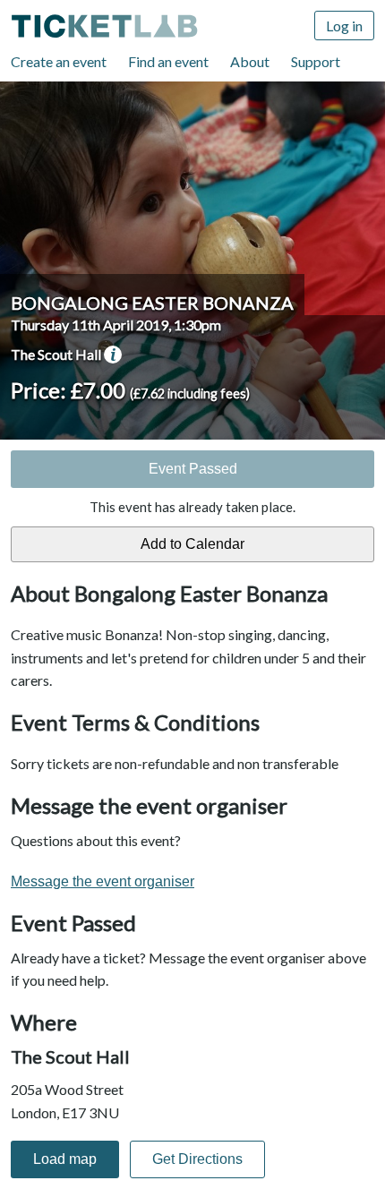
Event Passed (193, 468)
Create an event (59, 61)
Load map (65, 1159)
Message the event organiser (102, 881)
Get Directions (197, 1159)
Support (315, 61)
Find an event (168, 61)
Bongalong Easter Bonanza (152, 302)
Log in (344, 25)
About (250, 61)
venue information (113, 355)
